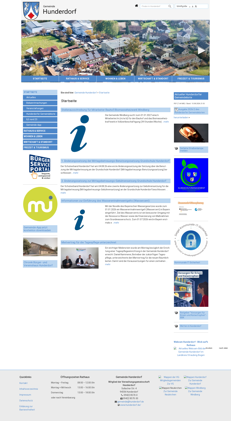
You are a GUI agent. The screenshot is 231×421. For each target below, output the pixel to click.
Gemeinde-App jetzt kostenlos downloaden (37, 229)
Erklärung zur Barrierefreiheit (27, 408)
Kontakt (23, 383)
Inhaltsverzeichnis (28, 389)
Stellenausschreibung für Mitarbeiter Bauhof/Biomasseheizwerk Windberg (105, 109)
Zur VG (170, 383)
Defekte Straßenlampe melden (191, 149)
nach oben (223, 348)
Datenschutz (26, 400)
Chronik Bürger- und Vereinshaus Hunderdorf (38, 264)
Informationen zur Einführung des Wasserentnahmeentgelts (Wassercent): (105, 200)
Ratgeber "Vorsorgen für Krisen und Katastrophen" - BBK (193, 315)
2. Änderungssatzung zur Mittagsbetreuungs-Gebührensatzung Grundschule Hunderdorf (113, 180)
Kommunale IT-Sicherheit (187, 262)
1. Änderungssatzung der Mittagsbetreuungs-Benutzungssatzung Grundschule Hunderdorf (115, 160)
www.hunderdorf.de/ (130, 405)
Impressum (25, 394)
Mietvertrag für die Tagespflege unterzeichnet (88, 242)
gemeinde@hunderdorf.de (130, 401)
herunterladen (181, 117)
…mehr (165, 121)
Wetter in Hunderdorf (190, 326)
